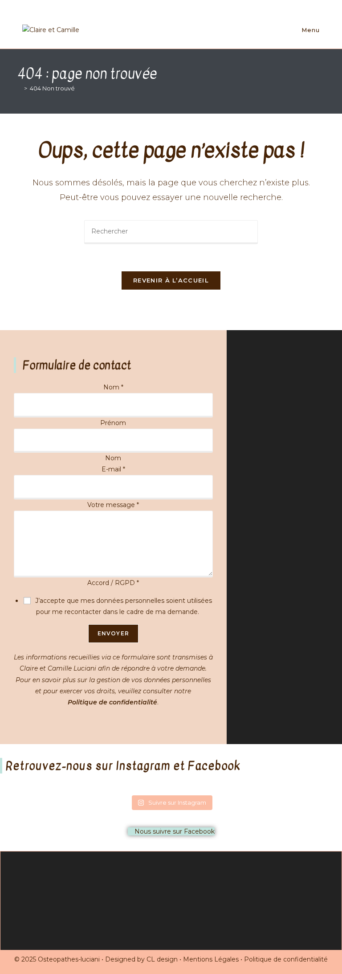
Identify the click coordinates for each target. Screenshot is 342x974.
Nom (113, 387)
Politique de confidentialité (112, 702)
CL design (162, 959)
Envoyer (113, 633)
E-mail (113, 469)
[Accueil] (19, 88)
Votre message (113, 505)
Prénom (113, 423)
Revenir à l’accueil (171, 280)
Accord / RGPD (113, 583)
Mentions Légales (211, 959)
